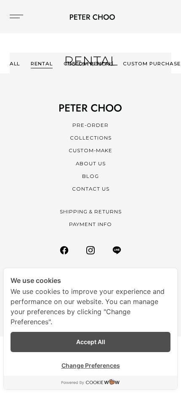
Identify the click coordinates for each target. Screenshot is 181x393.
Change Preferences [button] (90, 365)
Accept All (90, 341)
